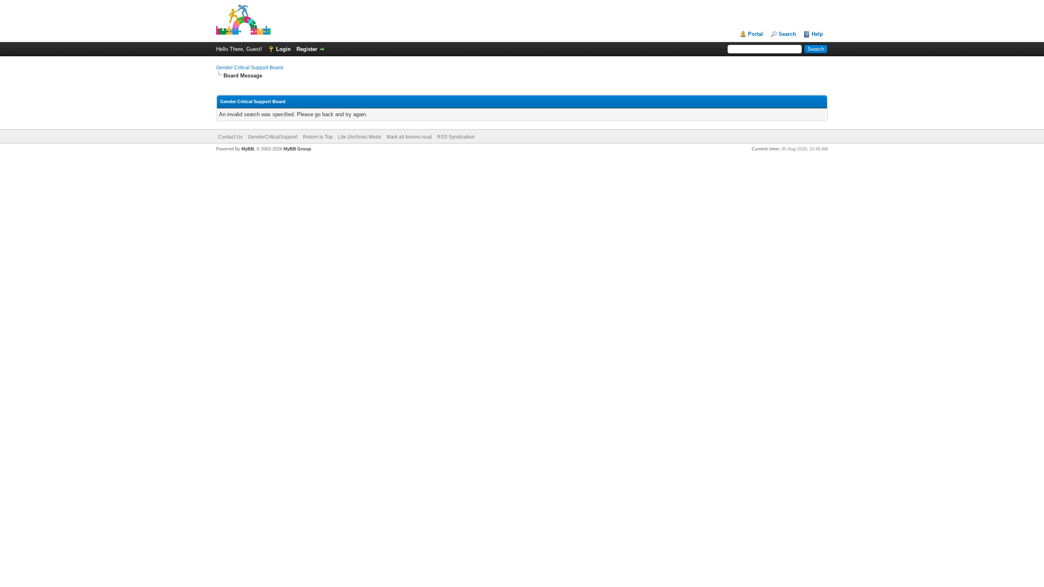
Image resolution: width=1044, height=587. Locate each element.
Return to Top (318, 137)
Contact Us (230, 137)
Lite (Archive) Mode (359, 137)
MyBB (247, 148)
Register (306, 49)
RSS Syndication (456, 137)
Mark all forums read (409, 137)
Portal (755, 34)
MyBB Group (297, 148)
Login (283, 49)
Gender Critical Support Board (249, 68)
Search (787, 34)
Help (817, 34)
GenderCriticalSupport (273, 137)
